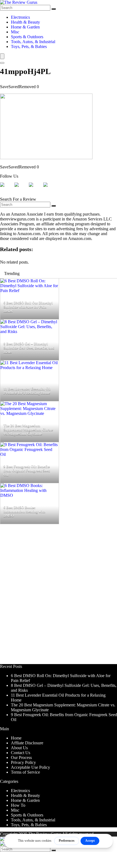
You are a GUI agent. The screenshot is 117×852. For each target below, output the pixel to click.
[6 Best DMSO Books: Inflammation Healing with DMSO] (29, 495)
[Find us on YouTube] (49, 189)
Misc (15, 32)
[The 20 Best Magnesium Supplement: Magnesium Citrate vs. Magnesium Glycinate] (29, 413)
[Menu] (2, 56)
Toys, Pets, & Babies (29, 46)
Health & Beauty (25, 22)
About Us (19, 747)
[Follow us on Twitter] (20, 189)
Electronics (20, 17)
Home (16, 738)
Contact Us (20, 752)
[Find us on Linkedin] (35, 189)
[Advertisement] (58, 596)
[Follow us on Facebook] (6, 189)
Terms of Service (25, 772)
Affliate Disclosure (27, 743)
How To (18, 805)
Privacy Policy (23, 762)
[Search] (53, 9)
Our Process (21, 757)
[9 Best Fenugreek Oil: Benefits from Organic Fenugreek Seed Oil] (29, 454)
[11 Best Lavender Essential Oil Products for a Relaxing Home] (29, 367)
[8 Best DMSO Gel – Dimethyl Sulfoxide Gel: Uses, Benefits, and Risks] (29, 331)
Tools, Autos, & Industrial (33, 41)
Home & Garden (25, 27)
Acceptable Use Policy (30, 767)
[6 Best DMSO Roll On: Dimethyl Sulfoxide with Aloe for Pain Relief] (29, 290)
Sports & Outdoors (27, 36)
